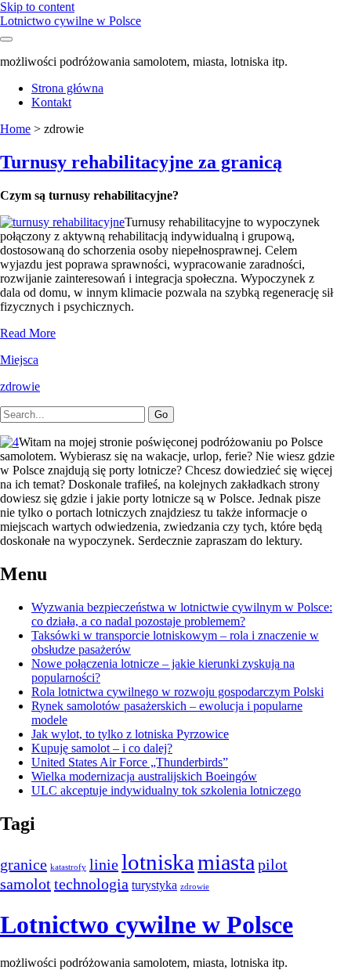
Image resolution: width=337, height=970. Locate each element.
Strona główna (67, 88)
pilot (273, 864)
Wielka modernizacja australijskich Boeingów (144, 776)
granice (23, 864)
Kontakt (51, 102)
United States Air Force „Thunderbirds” (129, 762)
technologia (91, 883)
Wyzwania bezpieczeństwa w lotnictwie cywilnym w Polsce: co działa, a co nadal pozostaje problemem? (181, 614)
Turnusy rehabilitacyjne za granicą (141, 162)
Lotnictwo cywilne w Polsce (70, 20)
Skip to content (37, 6)
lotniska (157, 861)
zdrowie (20, 386)
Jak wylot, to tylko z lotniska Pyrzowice (130, 734)
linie (103, 864)
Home (15, 128)
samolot (25, 883)
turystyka (154, 885)
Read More (28, 333)
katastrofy (68, 867)
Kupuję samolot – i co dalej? (101, 748)
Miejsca (19, 359)
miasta (226, 862)
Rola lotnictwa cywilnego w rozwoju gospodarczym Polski (177, 691)
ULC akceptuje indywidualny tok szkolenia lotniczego (166, 790)
